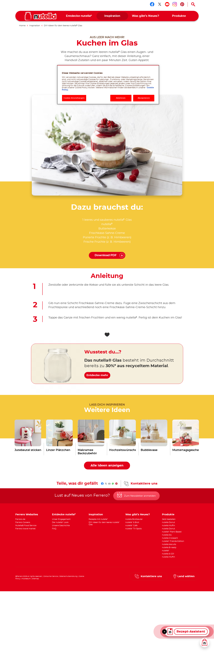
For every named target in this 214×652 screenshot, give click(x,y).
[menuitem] (79, 16)
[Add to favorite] (107, 334)
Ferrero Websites (26, 514)
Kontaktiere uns (144, 483)
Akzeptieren (144, 98)
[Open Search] (193, 4)
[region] (108, 84)
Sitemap (35, 578)
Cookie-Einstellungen (74, 98)
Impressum (26, 578)
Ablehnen (121, 98)
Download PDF (106, 255)
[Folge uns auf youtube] (167, 4)
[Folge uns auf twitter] (159, 4)
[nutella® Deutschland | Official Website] (40, 16)
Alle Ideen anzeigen (107, 465)
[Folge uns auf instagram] (174, 4)
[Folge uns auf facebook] (152, 4)
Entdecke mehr (97, 375)
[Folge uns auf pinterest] (182, 4)
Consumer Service (51, 576)
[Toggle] (164, 631)
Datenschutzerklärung (68, 576)
